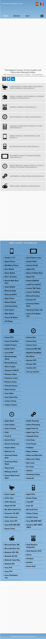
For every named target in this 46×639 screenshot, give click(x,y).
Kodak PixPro (10, 349)
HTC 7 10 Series (11, 277)
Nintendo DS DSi (11, 556)
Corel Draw (30, 440)
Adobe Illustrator (32, 421)
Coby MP (29, 502)
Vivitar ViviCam (10, 401)
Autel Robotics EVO (33, 551)
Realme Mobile (10, 302)
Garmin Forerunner (12, 444)
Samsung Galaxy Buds (11, 456)
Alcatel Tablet (31, 261)
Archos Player (31, 498)
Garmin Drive (31, 341)
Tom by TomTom (32, 372)
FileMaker (30, 448)
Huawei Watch (10, 448)
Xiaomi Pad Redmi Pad (33, 315)
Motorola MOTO (11, 295)
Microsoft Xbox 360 (12, 545)
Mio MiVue (30, 356)
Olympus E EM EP (12, 370)
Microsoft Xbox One (12, 548)
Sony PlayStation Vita (11, 576)
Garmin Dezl (31, 337)
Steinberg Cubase (33, 474)
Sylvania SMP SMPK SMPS (34, 526)
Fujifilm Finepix (11, 345)
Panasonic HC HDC (12, 513)
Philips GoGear (32, 513)
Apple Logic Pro (32, 432)
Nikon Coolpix (10, 367)
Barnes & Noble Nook (34, 273)
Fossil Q (8, 436)
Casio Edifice (10, 425)
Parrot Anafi (30, 566)
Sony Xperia (9, 310)
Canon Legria (10, 494)
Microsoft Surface (33, 296)
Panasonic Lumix (11, 378)
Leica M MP (9, 353)
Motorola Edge (10, 291)
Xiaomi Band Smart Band (12, 477)
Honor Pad (30, 277)
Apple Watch (9, 421)
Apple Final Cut (32, 428)
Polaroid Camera (11, 386)
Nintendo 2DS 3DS (12, 552)
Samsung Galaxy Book (32, 305)
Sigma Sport (9, 468)
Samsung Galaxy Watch (11, 463)
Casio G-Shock (10, 428)
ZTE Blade (9, 321)
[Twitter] (9, 79)
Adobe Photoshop (33, 425)
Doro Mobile (9, 269)
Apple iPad (30, 269)
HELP (28, 16)
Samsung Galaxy (11, 306)
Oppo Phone (9, 298)
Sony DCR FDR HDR (12, 525)
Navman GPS (31, 360)
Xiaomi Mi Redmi (11, 317)
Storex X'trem (10, 529)
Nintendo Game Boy (12, 560)
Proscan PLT (31, 300)
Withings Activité (11, 472)
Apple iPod (30, 494)
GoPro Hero (9, 498)
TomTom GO (31, 368)
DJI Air (29, 555)
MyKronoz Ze (10, 451)
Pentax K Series (11, 382)
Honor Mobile (10, 273)
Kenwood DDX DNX (33, 349)
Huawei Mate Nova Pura (12, 282)
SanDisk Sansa (32, 517)
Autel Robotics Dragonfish (32, 546)
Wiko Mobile (9, 314)
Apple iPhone (10, 261)
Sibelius (29, 471)
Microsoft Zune (32, 509)
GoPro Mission (10, 502)
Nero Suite (30, 463)
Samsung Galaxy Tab (34, 310)
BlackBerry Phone (11, 265)
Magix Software (32, 451)
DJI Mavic (30, 559)
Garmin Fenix (10, 440)
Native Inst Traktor (33, 459)
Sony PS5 (8, 568)
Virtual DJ (30, 478)
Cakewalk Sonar (32, 436)
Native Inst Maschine (34, 455)
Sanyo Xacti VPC (11, 521)
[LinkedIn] (13, 79)
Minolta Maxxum (11, 363)
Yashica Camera (11, 405)
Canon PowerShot (11, 341)
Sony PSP (8, 571)
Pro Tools (30, 467)
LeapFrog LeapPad (33, 284)
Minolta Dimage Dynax (11, 358)
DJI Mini (29, 562)
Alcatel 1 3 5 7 (10, 258)
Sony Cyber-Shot (11, 397)
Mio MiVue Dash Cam (13, 509)
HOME (5, 16)
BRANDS (16, 16)
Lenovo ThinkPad (33, 292)
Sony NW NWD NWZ (34, 521)
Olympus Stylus (11, 374)
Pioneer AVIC (31, 364)
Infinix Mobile (10, 287)
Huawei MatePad (32, 281)
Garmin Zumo (31, 345)
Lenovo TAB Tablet (33, 288)
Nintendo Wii (9, 564)
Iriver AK (29, 506)
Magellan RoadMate (33, 353)
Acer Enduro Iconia (33, 258)
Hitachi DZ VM (10, 506)
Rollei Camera (10, 389)
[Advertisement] (23, 43)
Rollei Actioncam (11, 517)
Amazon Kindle (32, 265)
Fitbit (7, 432)
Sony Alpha (9, 393)
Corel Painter (31, 444)
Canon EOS (9, 337)
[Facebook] (4, 79)
